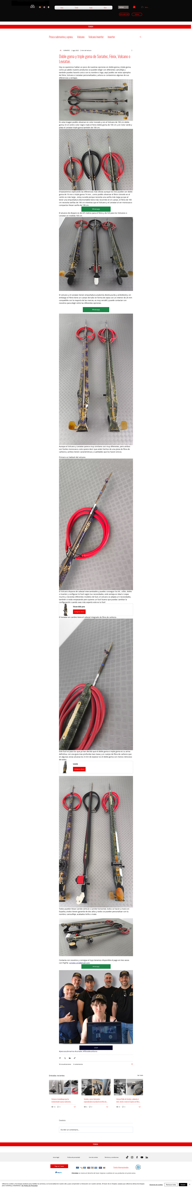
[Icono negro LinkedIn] (146, 1157)
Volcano (80, 37)
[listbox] (123, 7)
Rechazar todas (171, 1185)
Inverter (111, 37)
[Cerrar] (189, 1184)
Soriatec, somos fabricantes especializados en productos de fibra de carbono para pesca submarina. (95, 1100)
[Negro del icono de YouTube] (141, 1157)
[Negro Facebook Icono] (137, 1157)
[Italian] (48, 7)
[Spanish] (40, 7)
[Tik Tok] (127, 1157)
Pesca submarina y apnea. (61, 37)
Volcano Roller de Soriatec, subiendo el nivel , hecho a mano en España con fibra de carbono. (127, 1100)
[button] (123, 7)
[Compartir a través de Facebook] (60, 1058)
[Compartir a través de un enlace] (75, 1058)
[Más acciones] (132, 50)
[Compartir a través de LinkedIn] (70, 1058)
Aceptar (183, 1185)
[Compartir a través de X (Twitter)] (65, 1058)
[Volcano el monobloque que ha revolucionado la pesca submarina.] (63, 1087)
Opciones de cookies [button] (156, 1185)
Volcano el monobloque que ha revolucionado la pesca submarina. (61, 1100)
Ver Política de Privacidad (29, 1186)
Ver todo (140, 1075)
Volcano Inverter (96, 37)
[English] (44, 7)
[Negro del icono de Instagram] (132, 1157)
